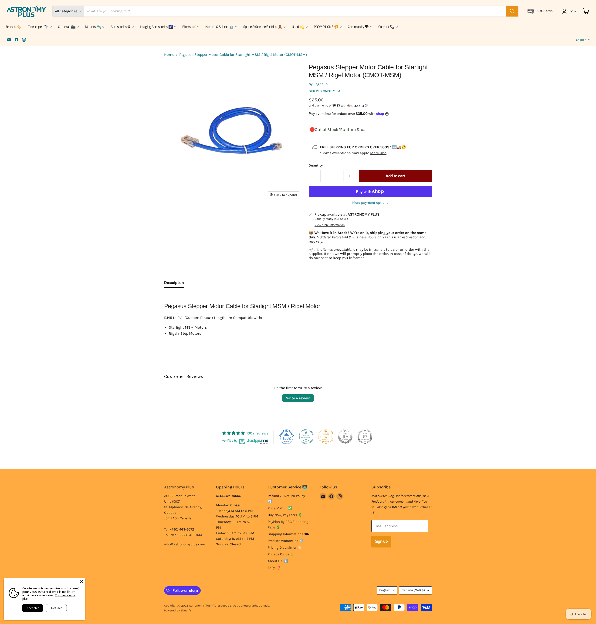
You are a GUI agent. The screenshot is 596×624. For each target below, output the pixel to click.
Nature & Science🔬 (219, 27)
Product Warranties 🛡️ (286, 541)
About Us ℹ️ (278, 561)
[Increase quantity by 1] (349, 176)
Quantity (316, 165)
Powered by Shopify (177, 610)
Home (169, 55)
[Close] (81, 581)
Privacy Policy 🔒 (281, 554)
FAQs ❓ (274, 568)
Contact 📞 (386, 27)
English (581, 39)
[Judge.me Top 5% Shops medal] (345, 436)
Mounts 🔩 (93, 27)
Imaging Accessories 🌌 (156, 27)
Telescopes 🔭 (38, 27)
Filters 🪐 (189, 27)
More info (378, 153)
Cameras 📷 (67, 27)
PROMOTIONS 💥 (326, 27)
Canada (413, 590)
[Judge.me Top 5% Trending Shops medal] (364, 436)
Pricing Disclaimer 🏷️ (285, 547)
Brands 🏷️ (13, 27)
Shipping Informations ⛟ (288, 534)
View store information (330, 225)
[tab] (174, 284)
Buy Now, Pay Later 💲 (285, 515)
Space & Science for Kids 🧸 (263, 27)
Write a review (298, 398)
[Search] (512, 11)
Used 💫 (298, 27)
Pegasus (320, 84)
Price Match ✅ (280, 508)
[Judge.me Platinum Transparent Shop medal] (306, 436)
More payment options (370, 203)
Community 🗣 (358, 27)
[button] (569, 11)
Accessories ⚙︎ (121, 27)
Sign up (381, 541)
